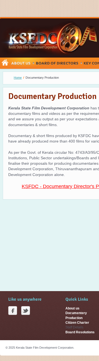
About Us (21, 63)
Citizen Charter (77, 323)
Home (18, 77)
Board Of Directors (57, 63)
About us (72, 308)
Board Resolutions (80, 332)
